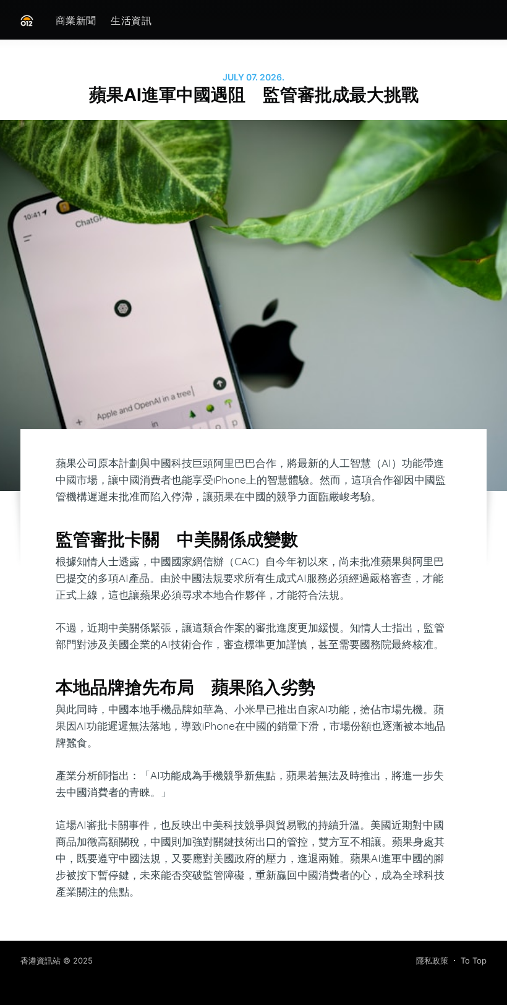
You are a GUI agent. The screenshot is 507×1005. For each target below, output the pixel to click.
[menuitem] (76, 21)
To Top (474, 960)
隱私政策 (432, 960)
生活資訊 (131, 20)
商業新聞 (76, 20)
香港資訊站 (40, 960)
